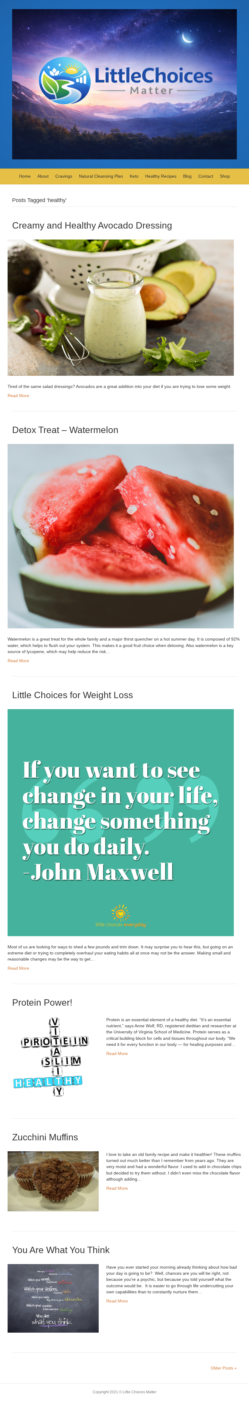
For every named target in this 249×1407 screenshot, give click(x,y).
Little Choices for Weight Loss (72, 695)
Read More (18, 395)
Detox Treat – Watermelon (65, 430)
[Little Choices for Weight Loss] (121, 822)
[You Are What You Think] (53, 1297)
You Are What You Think (61, 1250)
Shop (225, 176)
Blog (187, 176)
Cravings (63, 176)
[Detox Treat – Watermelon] (121, 535)
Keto (134, 176)
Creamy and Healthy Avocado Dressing (92, 225)
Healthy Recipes (160, 176)
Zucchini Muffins (45, 1137)
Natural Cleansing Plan (101, 176)
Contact (205, 176)
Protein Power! (42, 1002)
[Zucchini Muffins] (53, 1180)
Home (25, 176)
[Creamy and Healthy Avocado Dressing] (121, 307)
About (43, 176)
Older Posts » (224, 1368)
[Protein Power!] (53, 1057)
